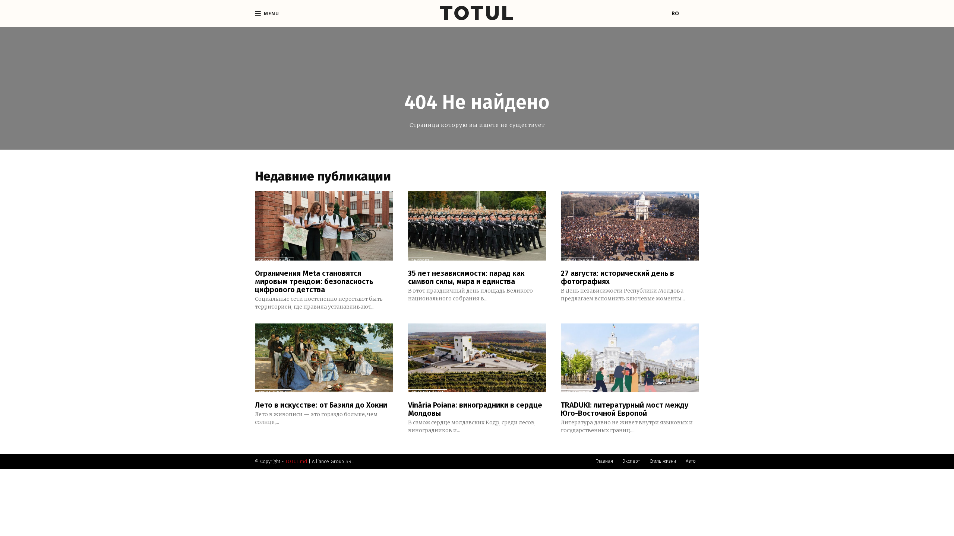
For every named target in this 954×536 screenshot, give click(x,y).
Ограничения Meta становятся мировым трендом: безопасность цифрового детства (314, 281)
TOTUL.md (296, 461)
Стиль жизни (579, 261)
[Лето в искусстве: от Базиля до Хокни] (324, 357)
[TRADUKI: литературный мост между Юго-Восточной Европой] (630, 357)
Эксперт (420, 261)
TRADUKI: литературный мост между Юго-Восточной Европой (624, 409)
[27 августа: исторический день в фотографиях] (630, 225)
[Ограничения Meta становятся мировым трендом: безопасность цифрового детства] (324, 225)
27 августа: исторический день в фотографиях (617, 277)
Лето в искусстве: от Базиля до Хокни (321, 405)
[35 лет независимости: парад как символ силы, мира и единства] (477, 225)
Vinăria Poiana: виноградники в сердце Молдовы (475, 409)
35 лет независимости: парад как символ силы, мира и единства (466, 277)
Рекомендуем (274, 261)
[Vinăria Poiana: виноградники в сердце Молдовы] (477, 357)
